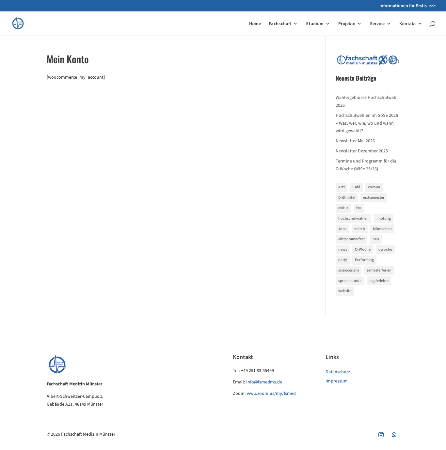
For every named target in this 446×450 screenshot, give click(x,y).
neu (376, 239)
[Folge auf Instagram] (381, 434)
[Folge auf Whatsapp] (394, 434)
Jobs (342, 229)
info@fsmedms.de (264, 382)
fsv (358, 208)
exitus (343, 208)
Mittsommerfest (351, 239)
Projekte (346, 23)
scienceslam (348, 270)
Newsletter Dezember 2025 (362, 151)
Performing (364, 260)
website (344, 291)
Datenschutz (338, 372)
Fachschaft (280, 23)
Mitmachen (382, 229)
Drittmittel (346, 197)
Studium (315, 23)
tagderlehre (379, 281)
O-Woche (363, 249)
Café (356, 187)
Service (377, 23)
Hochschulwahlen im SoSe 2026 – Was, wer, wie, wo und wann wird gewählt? (367, 123)
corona (374, 187)
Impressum (337, 381)
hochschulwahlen (353, 218)
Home (255, 23)
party (342, 260)
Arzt (341, 187)
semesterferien (379, 270)
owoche (385, 249)
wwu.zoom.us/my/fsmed (271, 393)
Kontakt (407, 23)
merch (359, 229)
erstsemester (373, 197)
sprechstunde (349, 281)
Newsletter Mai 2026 (355, 141)
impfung (383, 218)
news (342, 249)
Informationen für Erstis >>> (407, 6)
